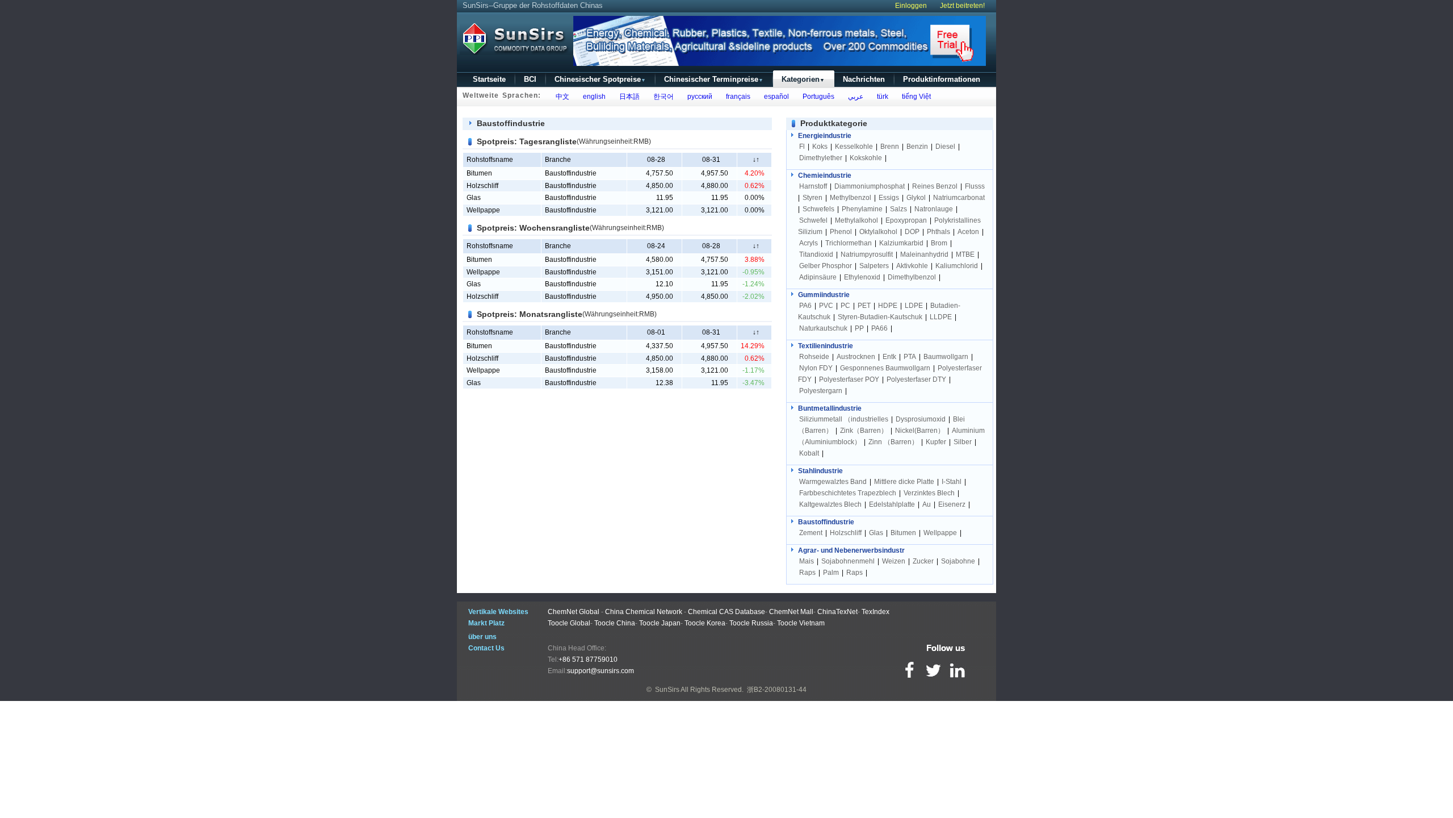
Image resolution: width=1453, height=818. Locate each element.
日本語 (628, 97)
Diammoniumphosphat (869, 186)
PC (845, 306)
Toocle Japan (660, 623)
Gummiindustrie (824, 295)
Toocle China (614, 623)
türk (881, 97)
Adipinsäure (818, 277)
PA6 (805, 306)
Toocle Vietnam (801, 623)
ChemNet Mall (791, 612)
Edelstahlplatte (892, 504)
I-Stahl (951, 482)
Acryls (808, 243)
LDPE (914, 306)
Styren (812, 198)
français (736, 97)
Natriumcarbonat (959, 198)
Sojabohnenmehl (848, 561)
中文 (560, 97)
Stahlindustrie (820, 471)
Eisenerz (951, 504)
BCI (530, 79)
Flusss (975, 186)
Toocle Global (569, 623)
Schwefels (818, 209)
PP (859, 328)
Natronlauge (933, 209)
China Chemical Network (643, 612)
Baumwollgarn (945, 357)
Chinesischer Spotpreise (600, 79)
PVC (826, 306)
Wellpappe (483, 210)
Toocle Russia (751, 623)
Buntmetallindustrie (830, 408)
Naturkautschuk (823, 328)
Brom (939, 243)
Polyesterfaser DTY (916, 379)
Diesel (945, 147)
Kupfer (936, 442)
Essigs (889, 198)
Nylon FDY (816, 368)
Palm (831, 573)
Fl (802, 147)
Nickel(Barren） (919, 431)
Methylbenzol (850, 198)
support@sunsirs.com (600, 671)
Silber (963, 442)
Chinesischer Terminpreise (713, 79)
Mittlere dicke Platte (904, 482)
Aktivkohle (912, 266)
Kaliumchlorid (956, 266)
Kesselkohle (854, 147)
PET (864, 306)
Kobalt (809, 453)
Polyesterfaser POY (849, 379)
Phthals (938, 232)
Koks (820, 147)
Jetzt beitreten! (962, 6)
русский (698, 97)
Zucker (923, 561)
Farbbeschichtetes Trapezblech (847, 493)
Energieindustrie (824, 136)
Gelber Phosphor (825, 266)
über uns (482, 637)
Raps (807, 573)
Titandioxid (816, 254)
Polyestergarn (820, 391)
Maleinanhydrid (924, 254)
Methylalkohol (856, 220)
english (592, 97)
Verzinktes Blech (929, 493)
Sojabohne (958, 561)
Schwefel (813, 220)
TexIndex (875, 612)
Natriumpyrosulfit (867, 254)
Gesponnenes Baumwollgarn (885, 368)
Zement (810, 533)
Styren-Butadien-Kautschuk (880, 317)
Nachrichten (864, 79)
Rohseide (814, 357)
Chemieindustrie (824, 176)
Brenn (889, 147)
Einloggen (911, 6)
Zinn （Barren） (893, 442)
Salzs (898, 209)
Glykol (916, 198)
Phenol (841, 232)
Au (926, 504)
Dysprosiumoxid (921, 419)
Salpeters (874, 266)
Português (816, 97)
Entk (889, 357)
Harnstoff (813, 186)
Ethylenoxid (862, 277)
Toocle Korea (704, 623)
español (775, 97)
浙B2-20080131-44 (777, 690)
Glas (474, 198)
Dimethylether (820, 158)
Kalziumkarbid (901, 243)
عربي (854, 97)
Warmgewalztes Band (833, 482)
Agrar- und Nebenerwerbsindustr (851, 550)
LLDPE (941, 317)
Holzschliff (482, 186)
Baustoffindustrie (826, 522)
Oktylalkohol (878, 232)
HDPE (887, 306)
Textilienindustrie (825, 346)
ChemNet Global (573, 612)
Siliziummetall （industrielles (844, 419)
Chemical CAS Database (726, 612)
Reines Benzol (935, 186)
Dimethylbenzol (912, 277)
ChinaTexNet (837, 612)
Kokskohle (866, 158)
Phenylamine (862, 209)
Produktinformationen (941, 79)
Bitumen (479, 173)
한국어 (662, 97)
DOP (912, 232)
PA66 (879, 328)
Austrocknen (856, 357)
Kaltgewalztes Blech (830, 504)
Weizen (893, 561)
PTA (910, 357)
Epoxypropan (906, 220)
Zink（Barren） (864, 431)
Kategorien (803, 79)
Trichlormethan (848, 243)
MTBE (965, 254)
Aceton (968, 232)
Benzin (917, 147)
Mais (806, 561)
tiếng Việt (914, 97)
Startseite (489, 79)
